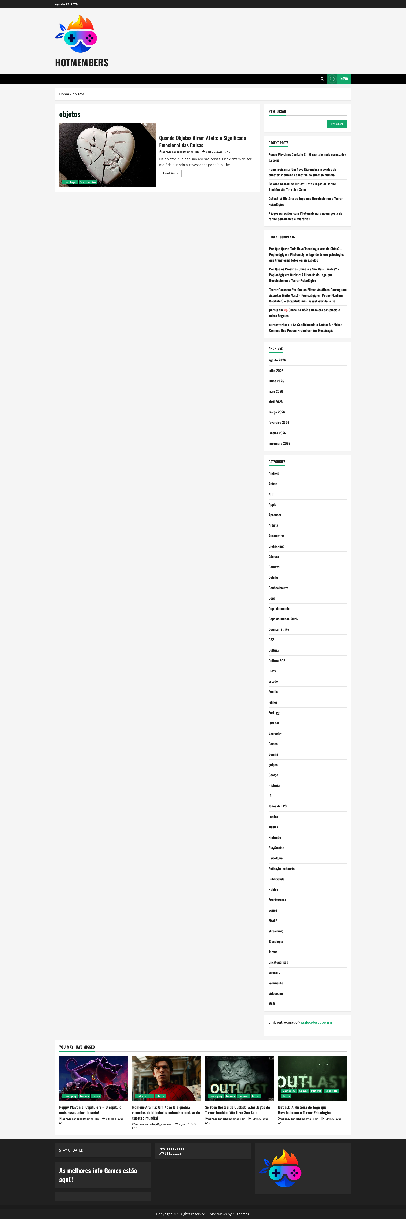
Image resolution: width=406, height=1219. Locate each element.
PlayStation (276, 847)
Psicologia (70, 182)
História (274, 785)
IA (270, 795)
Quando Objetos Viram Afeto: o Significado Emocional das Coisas (107, 155)
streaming (276, 930)
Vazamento (276, 983)
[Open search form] (322, 79)
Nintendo (275, 837)
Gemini (273, 754)
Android (274, 473)
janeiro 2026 (277, 432)
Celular (273, 577)
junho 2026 (276, 380)
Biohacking (276, 546)
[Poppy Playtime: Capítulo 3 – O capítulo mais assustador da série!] (93, 1079)
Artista (273, 525)
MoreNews (218, 1214)
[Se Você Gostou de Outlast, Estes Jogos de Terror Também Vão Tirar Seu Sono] (239, 1079)
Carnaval (274, 566)
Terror (273, 951)
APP (271, 494)
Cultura (274, 650)
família (273, 691)
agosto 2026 (277, 359)
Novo (344, 78)
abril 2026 (276, 401)
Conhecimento (278, 587)
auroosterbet (278, 324)
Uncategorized (278, 962)
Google (273, 774)
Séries (273, 910)
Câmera (274, 556)
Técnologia (276, 941)
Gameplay (275, 733)
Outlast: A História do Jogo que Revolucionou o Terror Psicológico (305, 1109)
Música (273, 826)
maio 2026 (276, 391)
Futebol (274, 722)
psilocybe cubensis (316, 1022)
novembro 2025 (279, 443)
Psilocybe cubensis (282, 868)
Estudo (273, 681)
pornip (273, 309)
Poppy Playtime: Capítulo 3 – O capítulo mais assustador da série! (90, 1109)
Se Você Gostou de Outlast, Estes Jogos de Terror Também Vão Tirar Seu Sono (237, 1109)
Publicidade (276, 878)
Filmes (273, 702)
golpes (273, 764)
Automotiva (276, 535)
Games (273, 743)
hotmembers (81, 62)
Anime (273, 483)
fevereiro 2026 (279, 422)
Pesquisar (277, 111)
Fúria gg (274, 712)
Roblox (273, 889)
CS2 (271, 639)
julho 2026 (276, 370)
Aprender (275, 514)
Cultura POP (277, 660)
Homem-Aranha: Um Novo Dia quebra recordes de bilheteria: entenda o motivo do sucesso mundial (166, 1112)
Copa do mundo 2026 (283, 618)
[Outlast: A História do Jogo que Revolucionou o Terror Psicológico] (312, 1079)
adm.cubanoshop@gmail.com (181, 152)
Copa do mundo (279, 608)
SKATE (273, 920)
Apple (272, 504)
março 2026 (277, 412)
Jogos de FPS (278, 806)
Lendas (273, 816)
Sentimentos (88, 182)
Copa (272, 598)
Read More (172, 174)
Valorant (274, 972)
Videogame (276, 993)
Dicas (272, 670)
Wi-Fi (272, 1003)
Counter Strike (279, 629)
